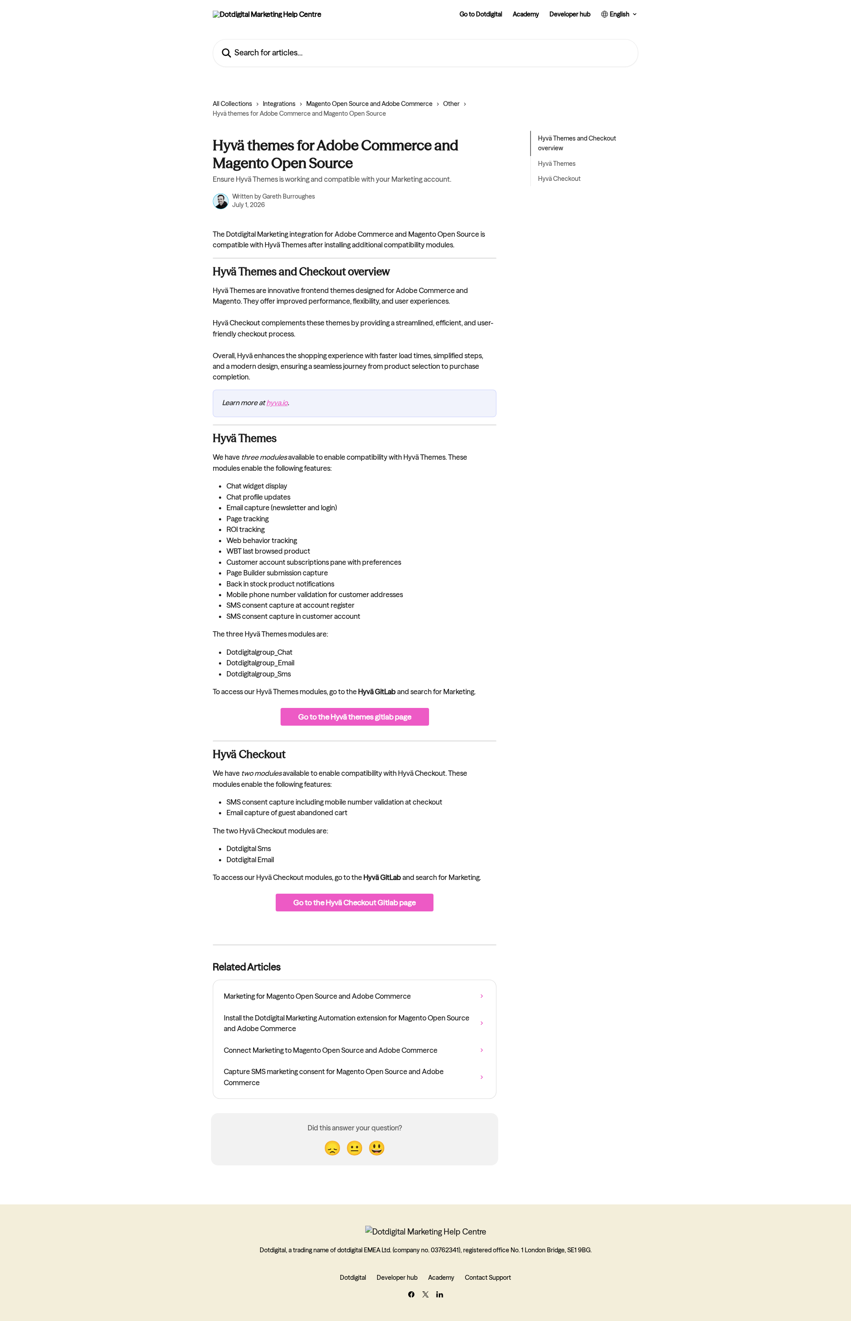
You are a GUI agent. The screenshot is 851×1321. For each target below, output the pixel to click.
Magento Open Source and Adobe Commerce (369, 104)
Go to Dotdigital (481, 14)
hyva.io (277, 402)
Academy (526, 14)
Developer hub (570, 14)
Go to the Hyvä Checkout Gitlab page (354, 902)
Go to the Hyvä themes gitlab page (354, 716)
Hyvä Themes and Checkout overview (577, 143)
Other (451, 104)
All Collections (232, 104)
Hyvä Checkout (559, 179)
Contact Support (488, 1278)
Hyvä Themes (557, 164)
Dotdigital (353, 1278)
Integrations (279, 104)
